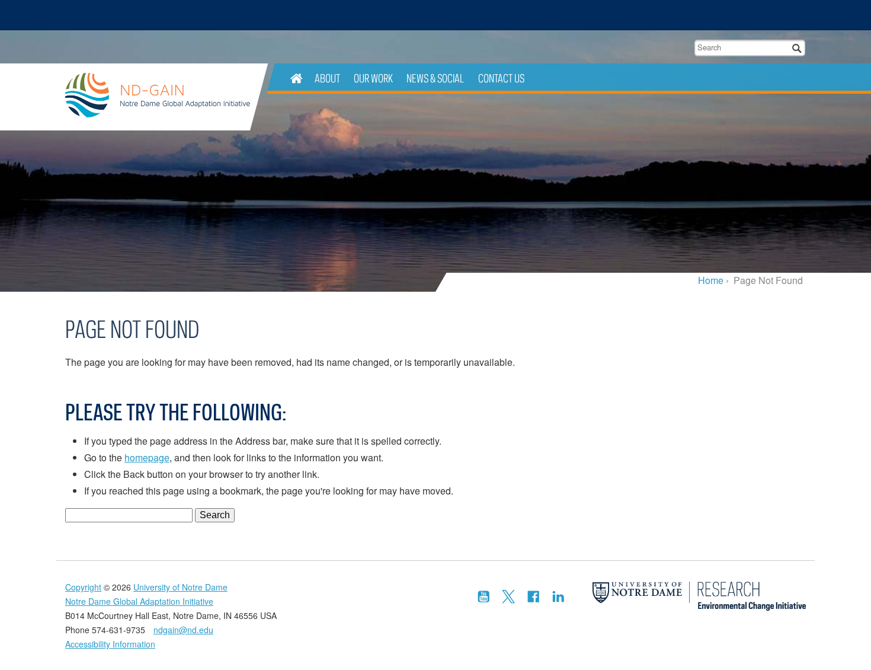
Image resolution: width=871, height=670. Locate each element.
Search (797, 48)
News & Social (435, 78)
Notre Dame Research (729, 15)
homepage (146, 457)
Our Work (373, 78)
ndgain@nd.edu (183, 630)
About (327, 78)
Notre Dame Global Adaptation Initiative (157, 97)
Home (710, 280)
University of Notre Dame (180, 587)
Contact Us (501, 78)
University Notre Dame (154, 15)
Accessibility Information (110, 644)
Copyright (83, 587)
